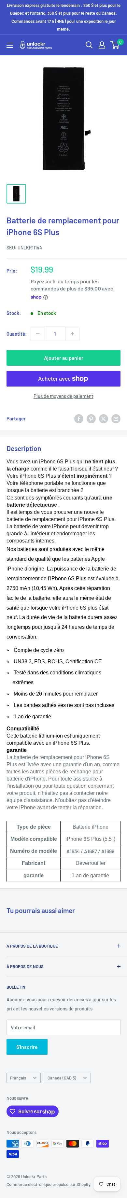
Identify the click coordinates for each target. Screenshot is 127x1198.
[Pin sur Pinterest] (91, 418)
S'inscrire (27, 1047)
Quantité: (17, 334)
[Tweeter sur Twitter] (103, 418)
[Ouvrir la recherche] (89, 45)
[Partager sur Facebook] (78, 418)
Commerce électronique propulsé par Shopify (49, 1184)
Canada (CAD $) (62, 1077)
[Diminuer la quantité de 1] (38, 334)
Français (18, 1077)
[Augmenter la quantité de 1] (72, 334)
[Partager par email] (115, 418)
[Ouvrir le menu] (10, 45)
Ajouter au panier (63, 358)
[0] (115, 45)
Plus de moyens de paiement (63, 396)
